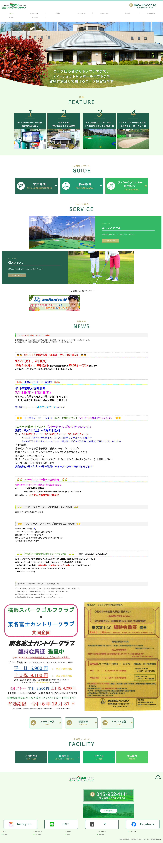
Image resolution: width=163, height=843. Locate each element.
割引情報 (127, 13)
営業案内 (57, 13)
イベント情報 (151, 13)
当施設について (34, 13)
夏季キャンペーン (46, 407)
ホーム (11, 13)
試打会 (11, 17)
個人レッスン (104, 13)
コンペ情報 (35, 17)
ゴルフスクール (81, 13)
